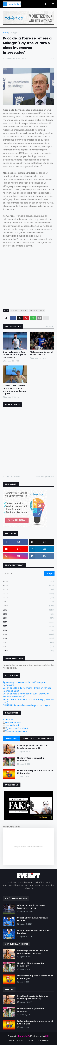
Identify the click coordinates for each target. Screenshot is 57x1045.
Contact (31, 1040)
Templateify (24, 1036)
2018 (28, 614)
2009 (28, 650)
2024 (28, 589)
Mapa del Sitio (13, 725)
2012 (28, 638)
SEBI (47, 1036)
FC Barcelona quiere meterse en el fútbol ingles (35, 772)
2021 (28, 601)
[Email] (39, 318)
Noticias (24, 310)
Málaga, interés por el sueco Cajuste (41, 353)
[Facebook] (13, 318)
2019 (28, 609)
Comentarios (45, 738)
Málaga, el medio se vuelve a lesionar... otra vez (32, 906)
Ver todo (50, 326)
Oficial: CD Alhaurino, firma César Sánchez (34, 931)
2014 (28, 630)
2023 (28, 593)
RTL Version (43, 1040)
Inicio (5, 32)
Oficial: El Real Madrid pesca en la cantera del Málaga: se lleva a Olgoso (14, 389)
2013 (28, 634)
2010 (28, 646)
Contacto (8, 719)
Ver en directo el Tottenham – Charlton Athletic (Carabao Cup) (27, 689)
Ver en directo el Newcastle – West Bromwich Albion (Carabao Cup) (26, 695)
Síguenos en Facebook (16, 728)
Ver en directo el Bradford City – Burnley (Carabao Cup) (28, 701)
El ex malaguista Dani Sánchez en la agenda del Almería (14, 355)
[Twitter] (20, 318)
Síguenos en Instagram (17, 731)
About (20, 1040)
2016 (28, 622)
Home (11, 1040)
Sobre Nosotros (13, 722)
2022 (28, 597)
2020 (28, 605)
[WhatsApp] (33, 318)
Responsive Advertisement (28, 846)
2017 (28, 618)
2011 (28, 642)
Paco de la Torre (37, 310)
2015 (28, 626)
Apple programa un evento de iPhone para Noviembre (24, 684)
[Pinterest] (26, 318)
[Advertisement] (28, 276)
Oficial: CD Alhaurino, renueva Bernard (32, 919)
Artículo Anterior (12, 476)
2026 (28, 581)
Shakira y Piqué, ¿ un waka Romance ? (30, 759)
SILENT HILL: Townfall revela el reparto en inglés (26, 705)
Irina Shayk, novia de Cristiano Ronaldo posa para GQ (32, 746)
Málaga (13, 32)
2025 (28, 585)
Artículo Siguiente (44, 476)
